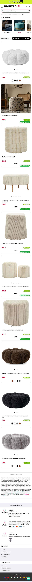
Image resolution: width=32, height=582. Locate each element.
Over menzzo (4, 565)
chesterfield (26, 494)
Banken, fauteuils (8, 14)
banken (2, 486)
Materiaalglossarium (5, 554)
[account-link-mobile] (27, 6)
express (16, 493)
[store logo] (14, 5)
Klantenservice (4, 559)
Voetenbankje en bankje (16, 14)
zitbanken (3, 495)
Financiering (3, 556)
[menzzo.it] (11, 577)
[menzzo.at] (17, 577)
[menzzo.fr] (5, 577)
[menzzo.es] (23, 577)
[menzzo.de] (8, 577)
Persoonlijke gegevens (6, 568)
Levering (3, 549)
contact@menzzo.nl (13, 534)
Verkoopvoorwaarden (5, 570)
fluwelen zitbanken (16, 491)
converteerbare (11, 493)
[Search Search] (29, 11)
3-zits (26, 491)
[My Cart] (29, 6)
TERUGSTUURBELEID (6, 551)
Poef (19, 32)
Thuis (2, 14)
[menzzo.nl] (14, 577)
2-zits (23, 491)
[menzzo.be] (20, 577)
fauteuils (6, 486)
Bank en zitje (7, 32)
